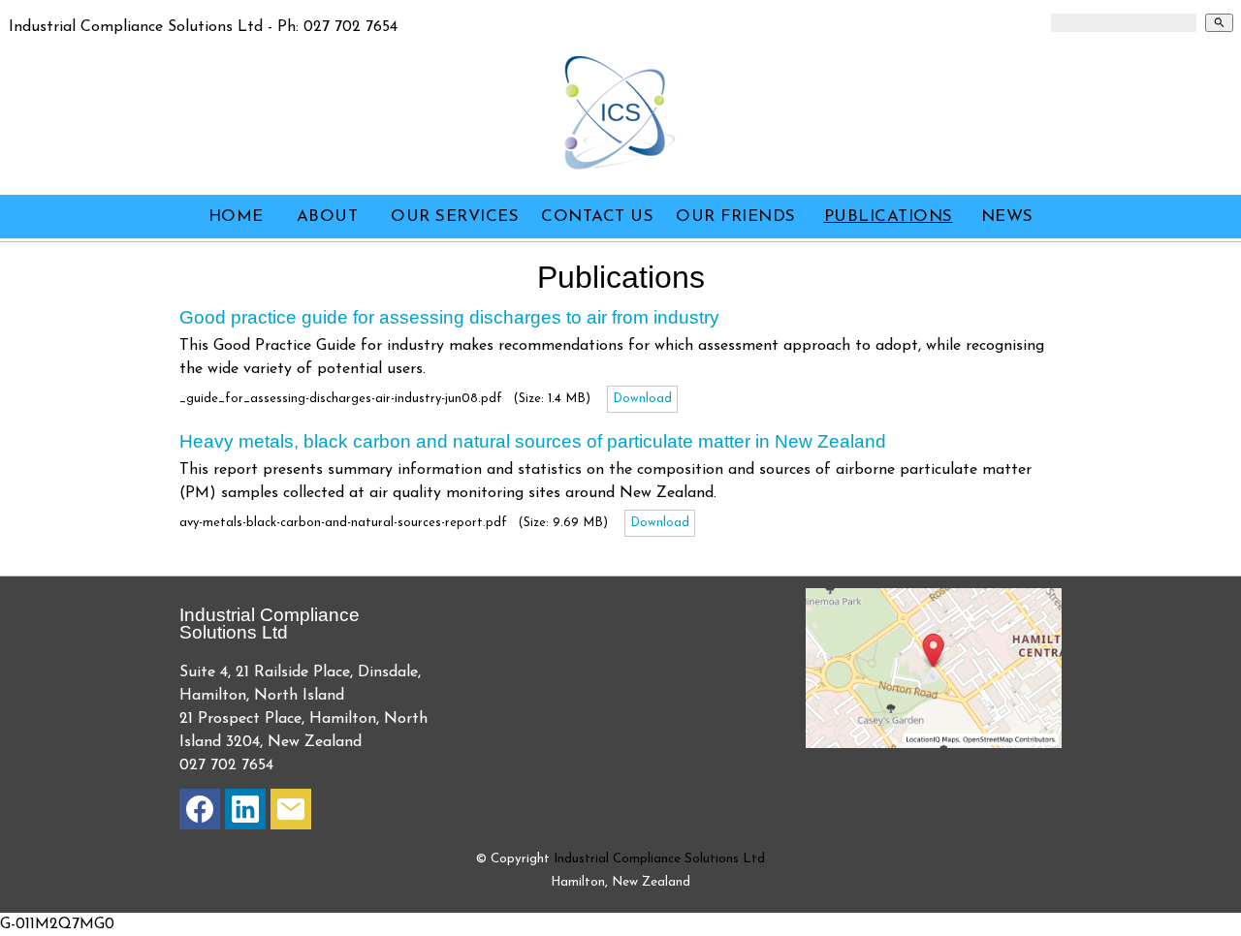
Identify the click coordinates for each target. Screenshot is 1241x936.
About (328, 216)
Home (236, 216)
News (1007, 216)
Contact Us (597, 216)
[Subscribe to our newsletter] (290, 814)
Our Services (455, 216)
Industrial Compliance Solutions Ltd (659, 859)
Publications (888, 216)
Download (642, 398)
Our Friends (736, 216)
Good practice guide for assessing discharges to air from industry (449, 317)
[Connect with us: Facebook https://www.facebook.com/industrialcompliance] (199, 814)
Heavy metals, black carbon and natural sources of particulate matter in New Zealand (532, 441)
